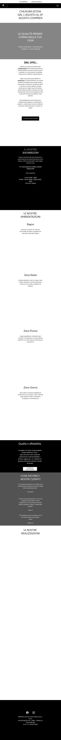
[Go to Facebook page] (27, 712)
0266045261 (24, 1)
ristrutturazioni (22, 68)
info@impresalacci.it (37, 1)
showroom (21, 80)
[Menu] (57, 5)
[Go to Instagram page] (33, 712)
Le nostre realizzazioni (30, 118)
